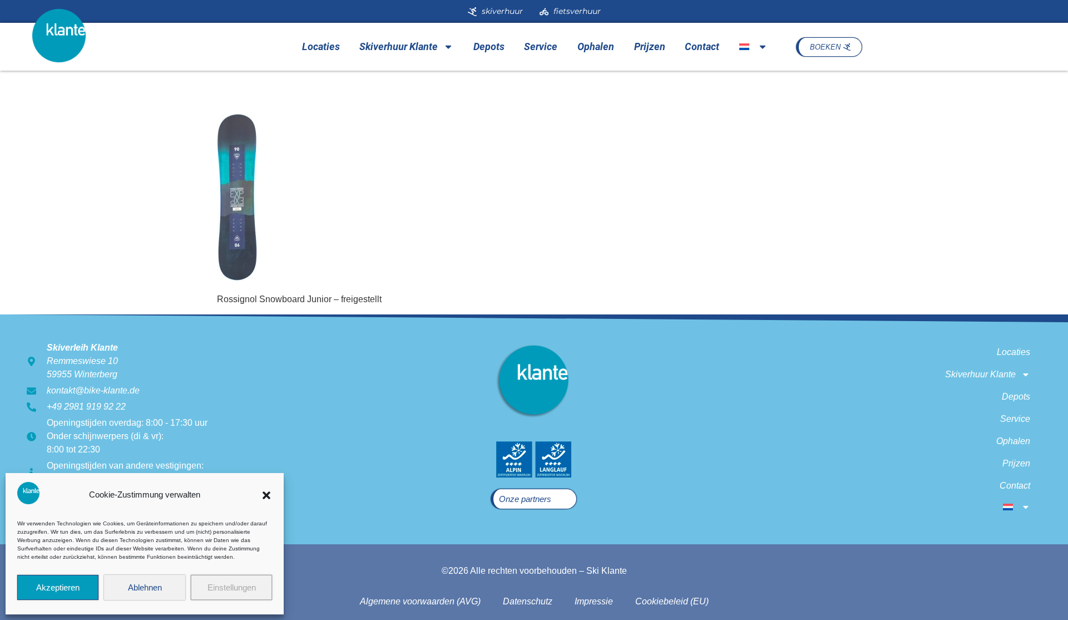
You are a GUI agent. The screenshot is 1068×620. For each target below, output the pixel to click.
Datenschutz (527, 601)
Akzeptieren (58, 587)
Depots (489, 46)
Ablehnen (145, 587)
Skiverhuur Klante (398, 46)
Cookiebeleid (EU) (672, 601)
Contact (702, 46)
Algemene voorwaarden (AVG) (420, 601)
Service (540, 46)
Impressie (594, 601)
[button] (266, 495)
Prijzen (649, 46)
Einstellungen (231, 587)
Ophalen (595, 46)
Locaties (321, 46)
